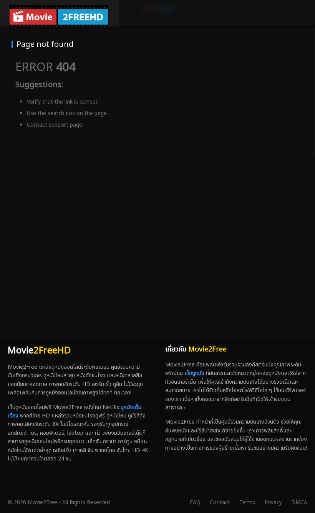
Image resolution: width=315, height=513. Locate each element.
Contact (220, 502)
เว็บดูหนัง (194, 373)
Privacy (273, 502)
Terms (247, 502)
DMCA (299, 502)
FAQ (195, 502)
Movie (39, 350)
